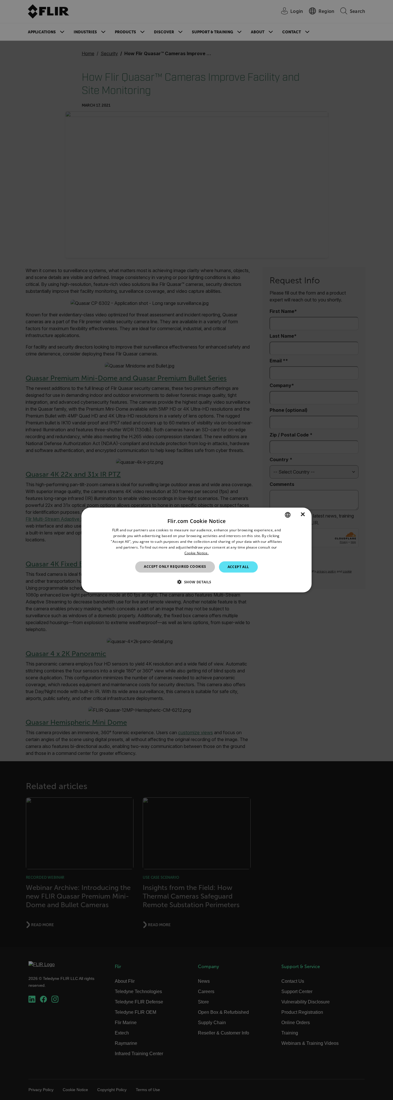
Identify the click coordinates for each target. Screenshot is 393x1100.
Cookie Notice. (196, 552)
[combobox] (288, 515)
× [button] (302, 514)
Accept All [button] (238, 566)
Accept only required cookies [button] (175, 566)
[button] (196, 581)
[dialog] (196, 550)
